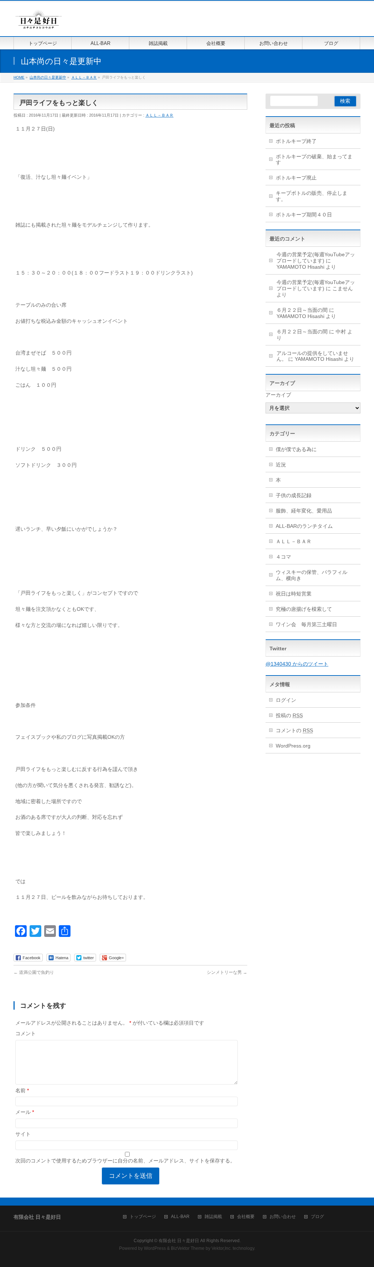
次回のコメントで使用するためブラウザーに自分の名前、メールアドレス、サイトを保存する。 (125, 1161)
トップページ (143, 1216)
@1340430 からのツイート (297, 664)
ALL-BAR (180, 1216)
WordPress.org (293, 746)
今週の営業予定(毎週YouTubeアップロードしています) (315, 257)
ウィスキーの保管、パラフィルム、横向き (311, 575)
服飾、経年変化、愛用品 (304, 511)
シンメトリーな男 (227, 972)
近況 (281, 465)
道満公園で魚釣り (34, 972)
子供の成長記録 (294, 495)
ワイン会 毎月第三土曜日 (306, 624)
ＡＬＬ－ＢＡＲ (159, 115)
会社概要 (246, 1216)
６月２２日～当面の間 (302, 310)
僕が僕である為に (296, 449)
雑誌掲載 (213, 1216)
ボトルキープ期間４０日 (304, 215)
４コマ (283, 557)
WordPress (155, 1248)
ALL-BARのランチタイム (307, 526)
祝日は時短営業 (294, 594)
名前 (22, 1090)
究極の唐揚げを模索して (304, 609)
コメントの (294, 730)
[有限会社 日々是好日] (39, 22)
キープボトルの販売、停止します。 (311, 196)
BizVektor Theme (188, 1248)
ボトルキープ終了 (296, 141)
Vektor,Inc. (221, 1248)
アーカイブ (278, 395)
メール (24, 1112)
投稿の (289, 715)
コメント (25, 1033)
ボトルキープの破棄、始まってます (314, 160)
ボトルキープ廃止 (296, 178)
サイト (23, 1134)
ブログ (317, 1216)
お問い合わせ (283, 1216)
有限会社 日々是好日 (179, 1240)
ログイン (286, 700)
